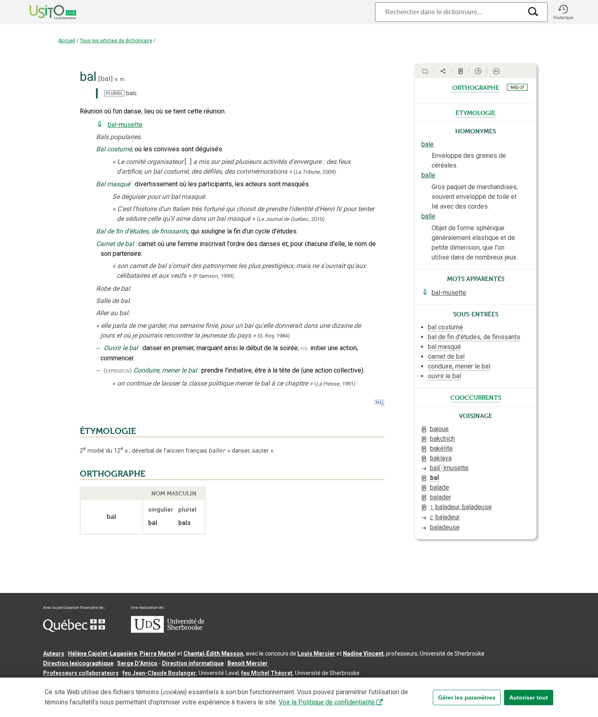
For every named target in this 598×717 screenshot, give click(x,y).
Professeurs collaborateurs (81, 673)
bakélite (441, 448)
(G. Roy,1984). (274, 336)
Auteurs (53, 653)
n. (117, 79)
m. (123, 79)
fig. (305, 348)
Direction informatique (193, 663)
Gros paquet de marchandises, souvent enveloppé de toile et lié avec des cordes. (475, 196)
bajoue (439, 429)
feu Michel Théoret (266, 673)
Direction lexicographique (78, 663)
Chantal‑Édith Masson (213, 653)
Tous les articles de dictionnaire (116, 41)
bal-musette (125, 125)
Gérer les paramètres (466, 697)
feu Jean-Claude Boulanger (159, 673)
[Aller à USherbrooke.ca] (167, 631)
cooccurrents (475, 397)
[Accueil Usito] (44, 12)
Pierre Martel (158, 653)
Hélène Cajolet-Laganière (102, 653)
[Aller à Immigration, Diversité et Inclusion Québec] (74, 630)
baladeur (445, 517)
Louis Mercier (316, 653)
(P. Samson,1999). (214, 276)
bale (427, 144)
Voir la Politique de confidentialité (327, 702)
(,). (315, 172)
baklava (441, 458)
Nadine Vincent (363, 653)
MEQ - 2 (517, 87)
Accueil (66, 41)
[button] (563, 12)
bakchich (442, 438)
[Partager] (443, 71)
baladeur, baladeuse (461, 507)
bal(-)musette (449, 468)
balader (440, 497)
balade (439, 487)
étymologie (475, 112)
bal (105, 79)
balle (428, 175)
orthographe (475, 87)
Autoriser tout (528, 697)
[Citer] (424, 71)
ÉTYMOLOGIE (108, 431)
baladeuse (445, 527)
